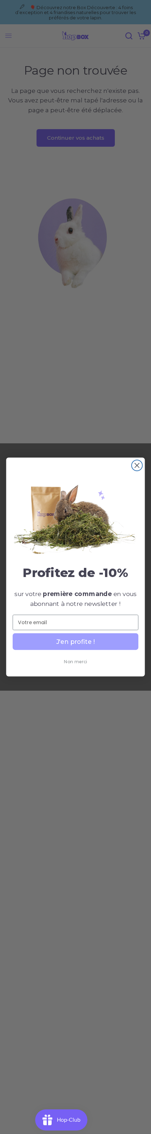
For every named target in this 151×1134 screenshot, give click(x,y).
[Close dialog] (137, 465)
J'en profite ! (75, 641)
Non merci (75, 662)
